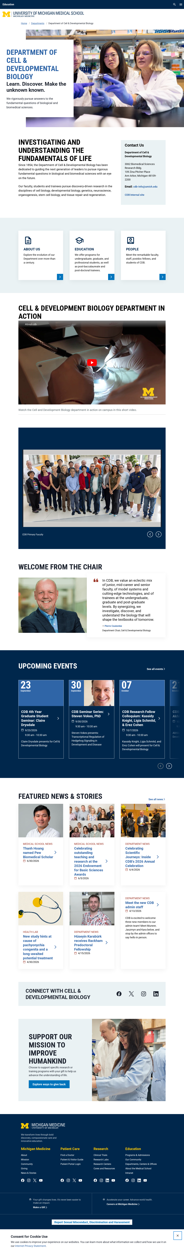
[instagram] (143, 994)
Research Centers (102, 1164)
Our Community (133, 1159)
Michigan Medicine (35, 1149)
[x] (131, 994)
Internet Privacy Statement (30, 1245)
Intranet (129, 1173)
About (24, 1155)
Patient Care (70, 1149)
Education (133, 1149)
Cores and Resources (104, 1168)
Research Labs (101, 1159)
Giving (24, 1168)
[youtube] (41, 1181)
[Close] (178, 1235)
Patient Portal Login (71, 1164)
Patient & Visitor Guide (72, 1159)
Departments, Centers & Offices (141, 1164)
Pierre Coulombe (113, 626)
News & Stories (28, 1173)
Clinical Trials (100, 1155)
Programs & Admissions (137, 1155)
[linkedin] (156, 994)
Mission (25, 1159)
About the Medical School (138, 1168)
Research (101, 1149)
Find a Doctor (67, 1155)
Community (27, 1164)
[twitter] (35, 1181)
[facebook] (119, 994)
